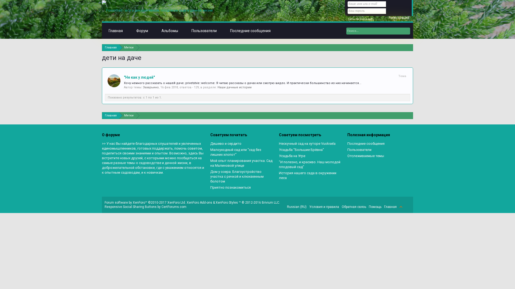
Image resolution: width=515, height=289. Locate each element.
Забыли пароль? (360, 19)
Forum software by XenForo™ (145, 202)
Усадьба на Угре (292, 156)
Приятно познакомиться (230, 187)
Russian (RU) (297, 207)
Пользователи (204, 31)
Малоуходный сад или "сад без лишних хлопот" (235, 152)
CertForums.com (173, 207)
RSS (407, 207)
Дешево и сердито (225, 144)
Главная (116, 31)
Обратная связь (354, 207)
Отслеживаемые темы (365, 156)
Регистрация (399, 18)
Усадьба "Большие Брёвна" (301, 150)
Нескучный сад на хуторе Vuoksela (307, 144)
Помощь (375, 207)
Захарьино (151, 87)
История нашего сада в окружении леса (307, 175)
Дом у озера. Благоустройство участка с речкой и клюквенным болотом (237, 176)
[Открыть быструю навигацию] (409, 47)
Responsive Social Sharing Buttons (131, 207)
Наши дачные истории (235, 87)
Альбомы (169, 31)
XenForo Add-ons (199, 202)
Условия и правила (324, 207)
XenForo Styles (227, 202)
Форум (142, 31)
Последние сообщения (250, 31)
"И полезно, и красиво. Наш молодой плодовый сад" (309, 164)
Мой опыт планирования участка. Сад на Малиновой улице (241, 163)
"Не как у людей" (139, 77)
